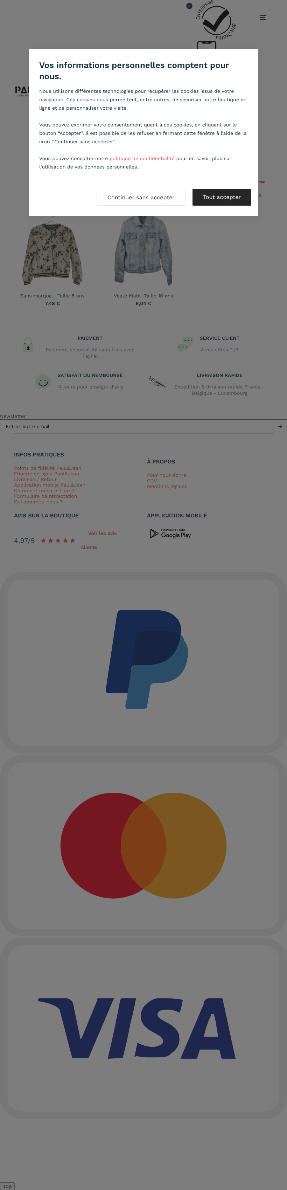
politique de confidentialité (142, 158)
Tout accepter (222, 197)
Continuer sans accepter (141, 197)
